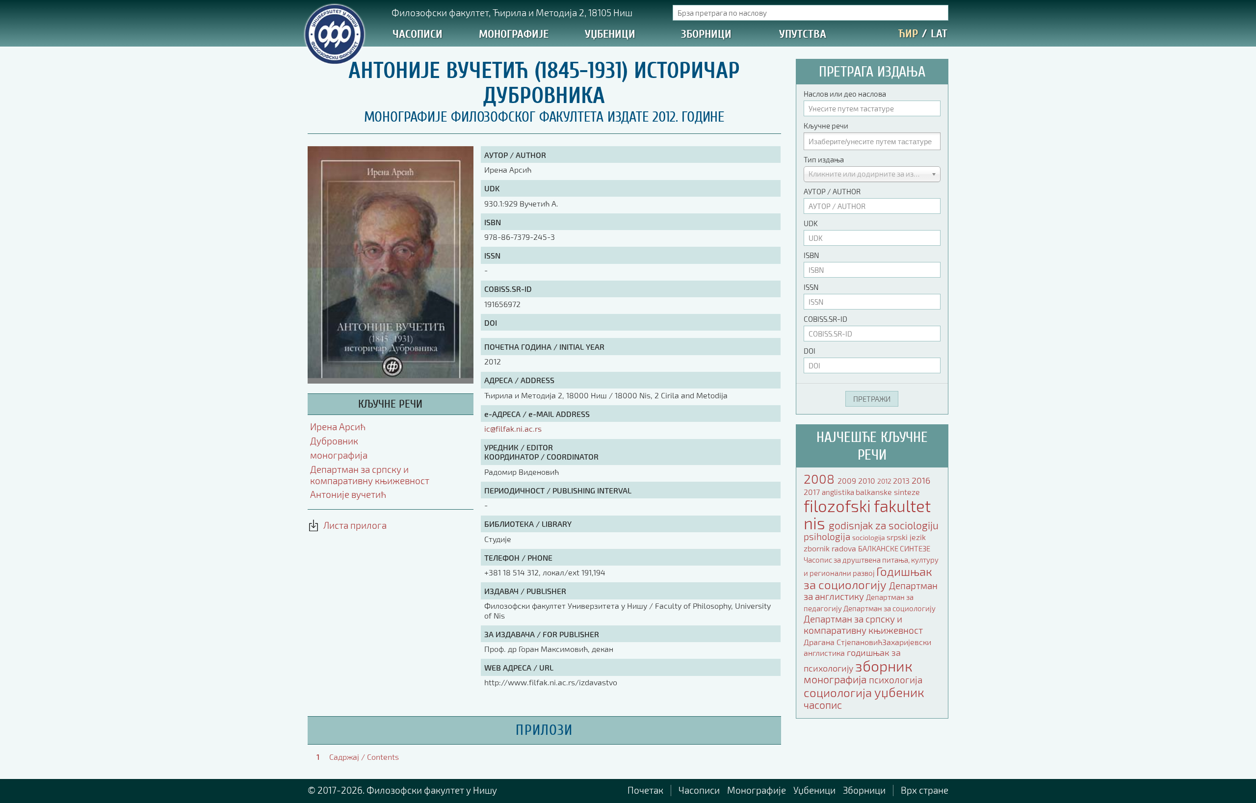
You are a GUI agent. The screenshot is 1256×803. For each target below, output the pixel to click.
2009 (847, 480)
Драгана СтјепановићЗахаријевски (867, 642)
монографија (338, 455)
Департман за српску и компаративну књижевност (369, 475)
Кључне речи (826, 125)
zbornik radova (831, 548)
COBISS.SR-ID (825, 318)
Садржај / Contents (364, 756)
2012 (885, 481)
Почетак (645, 790)
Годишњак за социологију (868, 578)
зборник (884, 665)
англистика (825, 652)
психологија (895, 679)
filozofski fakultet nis (867, 514)
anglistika (839, 492)
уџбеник (899, 691)
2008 (820, 478)
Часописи (417, 34)
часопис (823, 705)
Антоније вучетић (348, 494)
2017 (813, 491)
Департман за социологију (889, 608)
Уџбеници (610, 34)
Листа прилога (353, 525)
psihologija (828, 536)
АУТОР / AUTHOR (832, 191)
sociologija (869, 537)
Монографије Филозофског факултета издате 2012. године (544, 117)
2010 (867, 480)
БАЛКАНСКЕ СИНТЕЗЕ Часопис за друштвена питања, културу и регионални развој (871, 560)
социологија (839, 692)
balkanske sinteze (888, 491)
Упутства (802, 34)
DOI (809, 350)
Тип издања (824, 159)
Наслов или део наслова (845, 93)
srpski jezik (906, 537)
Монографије (514, 34)
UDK (811, 223)
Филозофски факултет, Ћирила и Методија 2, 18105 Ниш (512, 12)
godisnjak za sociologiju (884, 525)
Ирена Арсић (338, 426)
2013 (902, 480)
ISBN (811, 255)
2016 (921, 480)
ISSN (811, 287)
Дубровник (334, 440)
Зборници (706, 34)
